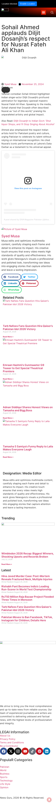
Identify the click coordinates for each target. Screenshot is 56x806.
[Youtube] (25, 751)
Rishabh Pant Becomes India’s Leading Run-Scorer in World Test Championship (26, 588)
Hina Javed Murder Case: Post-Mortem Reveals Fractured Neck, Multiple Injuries (26, 578)
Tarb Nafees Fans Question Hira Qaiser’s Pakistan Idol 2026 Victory (28, 327)
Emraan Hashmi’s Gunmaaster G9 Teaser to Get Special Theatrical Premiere (23, 368)
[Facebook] (3, 751)
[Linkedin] (46, 751)
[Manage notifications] (49, 799)
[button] (43, 12)
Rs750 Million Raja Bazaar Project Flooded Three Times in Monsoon (27, 598)
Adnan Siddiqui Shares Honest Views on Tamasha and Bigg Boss (28, 409)
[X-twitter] (10, 751)
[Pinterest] (39, 751)
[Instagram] (18, 751)
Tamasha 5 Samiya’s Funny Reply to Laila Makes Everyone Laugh (28, 448)
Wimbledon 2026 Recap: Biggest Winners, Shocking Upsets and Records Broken (27, 555)
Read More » (8, 337)
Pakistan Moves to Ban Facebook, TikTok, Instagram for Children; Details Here (27, 619)
